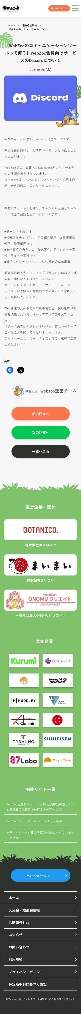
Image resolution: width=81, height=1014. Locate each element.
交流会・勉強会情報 (24, 910)
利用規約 (15, 959)
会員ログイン (60, 8)
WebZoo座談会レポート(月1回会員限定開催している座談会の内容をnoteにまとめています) (40, 806)
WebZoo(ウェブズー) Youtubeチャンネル (34, 821)
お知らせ (15, 934)
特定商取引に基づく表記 (28, 984)
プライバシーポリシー (26, 971)
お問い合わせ (19, 946)
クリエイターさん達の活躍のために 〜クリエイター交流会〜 (40, 835)
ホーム (12, 25)
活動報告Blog (29, 25)
